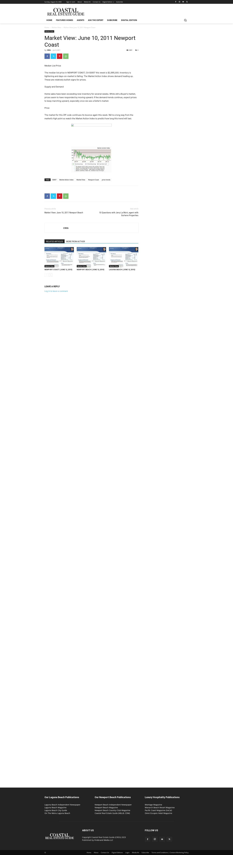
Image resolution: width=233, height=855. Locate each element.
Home (46, 27)
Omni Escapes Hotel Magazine (158, 813)
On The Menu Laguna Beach (57, 813)
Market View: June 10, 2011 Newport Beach (63, 212)
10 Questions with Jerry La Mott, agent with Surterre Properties (118, 214)
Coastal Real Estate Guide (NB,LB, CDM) (112, 813)
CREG (49, 50)
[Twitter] (187, 2)
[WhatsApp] (65, 56)
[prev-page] (46, 275)
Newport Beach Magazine (106, 807)
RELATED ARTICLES (54, 241)
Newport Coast (93, 180)
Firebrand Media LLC (103, 840)
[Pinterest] (59, 56)
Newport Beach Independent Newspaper (113, 804)
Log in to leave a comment (56, 291)
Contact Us (105, 852)
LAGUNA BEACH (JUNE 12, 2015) (122, 270)
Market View (56, 27)
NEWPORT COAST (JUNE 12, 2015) (58, 270)
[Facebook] (175, 2)
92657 (54, 180)
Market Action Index (66, 180)
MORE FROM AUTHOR (75, 241)
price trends (106, 180)
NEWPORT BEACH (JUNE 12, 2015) (90, 270)
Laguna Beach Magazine (55, 807)
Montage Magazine (153, 804)
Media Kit (135, 852)
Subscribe (145, 852)
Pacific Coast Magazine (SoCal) (158, 810)
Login (127, 852)
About (96, 852)
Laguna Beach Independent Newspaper (62, 804)
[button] (185, 20)
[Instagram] (179, 2)
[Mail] (183, 2)
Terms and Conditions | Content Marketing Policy (170, 852)
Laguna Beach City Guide (55, 810)
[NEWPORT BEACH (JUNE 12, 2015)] (91, 257)
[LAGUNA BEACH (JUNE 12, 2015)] (123, 257)
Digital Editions (117, 852)
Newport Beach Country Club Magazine (112, 810)
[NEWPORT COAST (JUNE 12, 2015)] (59, 257)
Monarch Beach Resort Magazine (160, 807)
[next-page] (50, 275)
